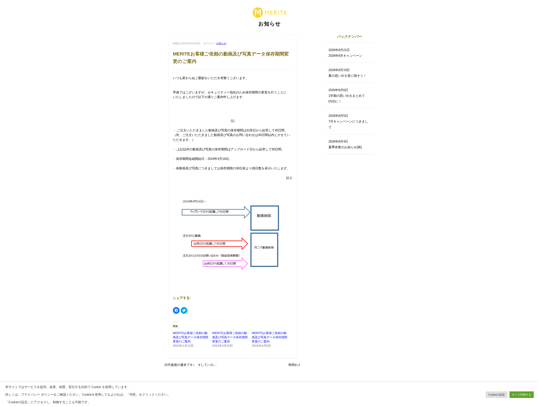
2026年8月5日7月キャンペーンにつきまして (348, 121)
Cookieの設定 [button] (496, 394)
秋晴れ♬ (294, 365)
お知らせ (221, 43)
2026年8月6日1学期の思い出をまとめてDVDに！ (346, 95)
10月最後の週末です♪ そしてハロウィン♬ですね (200, 365)
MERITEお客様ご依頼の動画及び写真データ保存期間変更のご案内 (190, 337)
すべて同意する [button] (521, 394)
